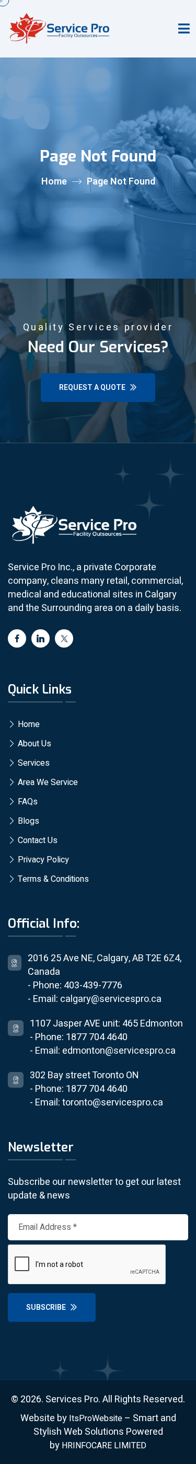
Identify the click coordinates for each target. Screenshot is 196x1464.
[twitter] (64, 638)
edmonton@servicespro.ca (119, 1051)
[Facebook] (17, 638)
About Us (33, 743)
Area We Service (47, 782)
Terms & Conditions (52, 879)
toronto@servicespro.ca (112, 1103)
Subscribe (46, 1307)
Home (54, 182)
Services (33, 763)
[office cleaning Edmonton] (184, 28)
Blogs (27, 821)
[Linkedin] (40, 638)
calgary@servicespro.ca (111, 999)
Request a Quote (93, 387)
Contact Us (36, 840)
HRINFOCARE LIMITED (104, 1445)
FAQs (27, 802)
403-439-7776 (93, 985)
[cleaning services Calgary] (58, 28)
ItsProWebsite (95, 1418)
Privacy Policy (42, 860)
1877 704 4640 (97, 1037)
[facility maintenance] (73, 525)
